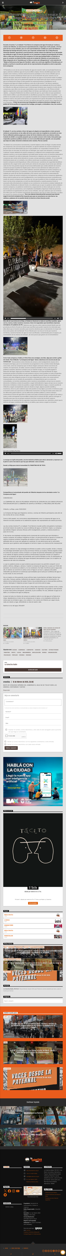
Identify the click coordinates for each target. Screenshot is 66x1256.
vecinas (21, 655)
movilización (36, 652)
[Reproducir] (5, 318)
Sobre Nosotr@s (15, 1248)
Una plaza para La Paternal (33, 1113)
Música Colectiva (8, 915)
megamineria (27, 652)
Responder (6, 690)
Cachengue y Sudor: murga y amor (33, 1134)
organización (52, 652)
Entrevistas (19, 947)
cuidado (37, 649)
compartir (30, 649)
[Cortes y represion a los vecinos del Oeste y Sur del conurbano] (54, 634)
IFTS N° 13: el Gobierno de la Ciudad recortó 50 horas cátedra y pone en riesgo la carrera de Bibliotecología (33, 964)
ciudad (14, 649)
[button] (33, 268)
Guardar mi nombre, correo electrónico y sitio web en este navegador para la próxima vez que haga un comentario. (34, 730)
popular (15, 655)
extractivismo (53, 649)
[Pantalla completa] (60, 318)
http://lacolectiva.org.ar (32, 1170)
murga (44, 652)
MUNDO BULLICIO (8, 936)
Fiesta (13, 652)
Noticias (36, 10)
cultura (44, 649)
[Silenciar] (58, 318)
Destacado (30, 10)
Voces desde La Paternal (37, 947)
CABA (5, 947)
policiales (7, 655)
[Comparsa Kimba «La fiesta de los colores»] (32, 632)
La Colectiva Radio (28, 25)
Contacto (26, 1248)
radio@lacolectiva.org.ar (32, 1176)
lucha (19, 652)
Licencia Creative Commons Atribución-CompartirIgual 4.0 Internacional (32, 1232)
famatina (7, 652)
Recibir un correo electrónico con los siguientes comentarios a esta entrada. (30, 741)
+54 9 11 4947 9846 (31, 1173)
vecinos (28, 655)
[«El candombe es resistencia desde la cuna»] (12, 632)
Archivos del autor (33, 670)
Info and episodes (33, 903)
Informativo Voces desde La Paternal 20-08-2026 (33, 975)
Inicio (6, 1248)
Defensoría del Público (51, 1192)
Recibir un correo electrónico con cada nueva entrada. (24, 744)
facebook (6, 1167)
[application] (33, 268)
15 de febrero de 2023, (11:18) (23, 682)
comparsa (22, 649)
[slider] (32, 318)
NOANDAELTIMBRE (8, 925)
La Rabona (7, 920)
